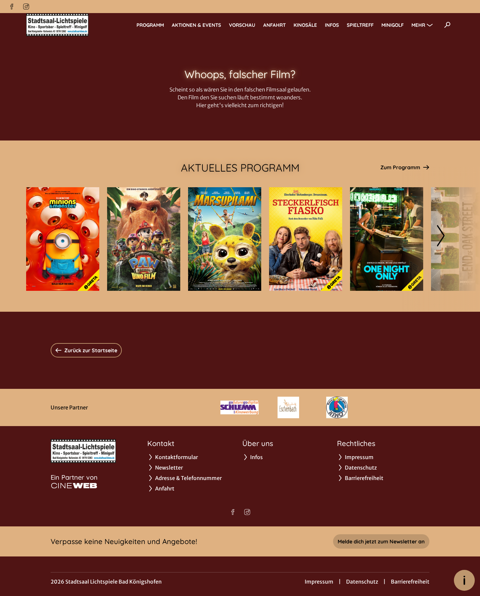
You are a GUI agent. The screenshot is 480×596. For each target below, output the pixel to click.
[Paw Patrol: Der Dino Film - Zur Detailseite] (143, 239)
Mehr (418, 25)
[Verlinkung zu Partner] (239, 407)
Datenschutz (362, 581)
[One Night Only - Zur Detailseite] (386, 239)
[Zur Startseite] (72, 24)
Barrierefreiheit (410, 581)
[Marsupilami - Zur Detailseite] (224, 239)
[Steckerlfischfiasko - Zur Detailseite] (305, 239)
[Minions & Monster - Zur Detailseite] (62, 239)
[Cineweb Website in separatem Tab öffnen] (74, 485)
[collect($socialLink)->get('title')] (11, 6)
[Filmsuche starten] (447, 24)
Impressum (319, 581)
